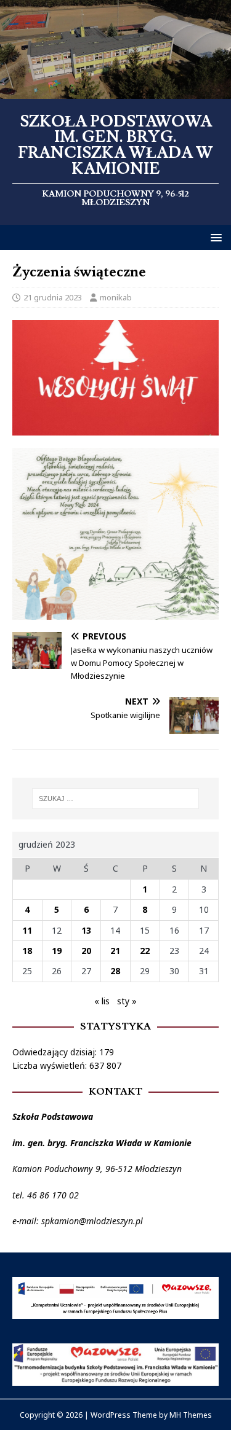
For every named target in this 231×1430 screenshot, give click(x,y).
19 (57, 950)
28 (115, 971)
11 (27, 930)
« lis (102, 1001)
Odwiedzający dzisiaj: (55, 1052)
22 (145, 950)
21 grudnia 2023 (52, 297)
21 (115, 950)
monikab (116, 297)
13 (86, 930)
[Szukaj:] (116, 798)
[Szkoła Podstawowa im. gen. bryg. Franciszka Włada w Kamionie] (115, 91)
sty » (127, 1001)
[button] (214, 237)
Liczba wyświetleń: (50, 1065)
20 (86, 950)
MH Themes (190, 1415)
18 (27, 950)
